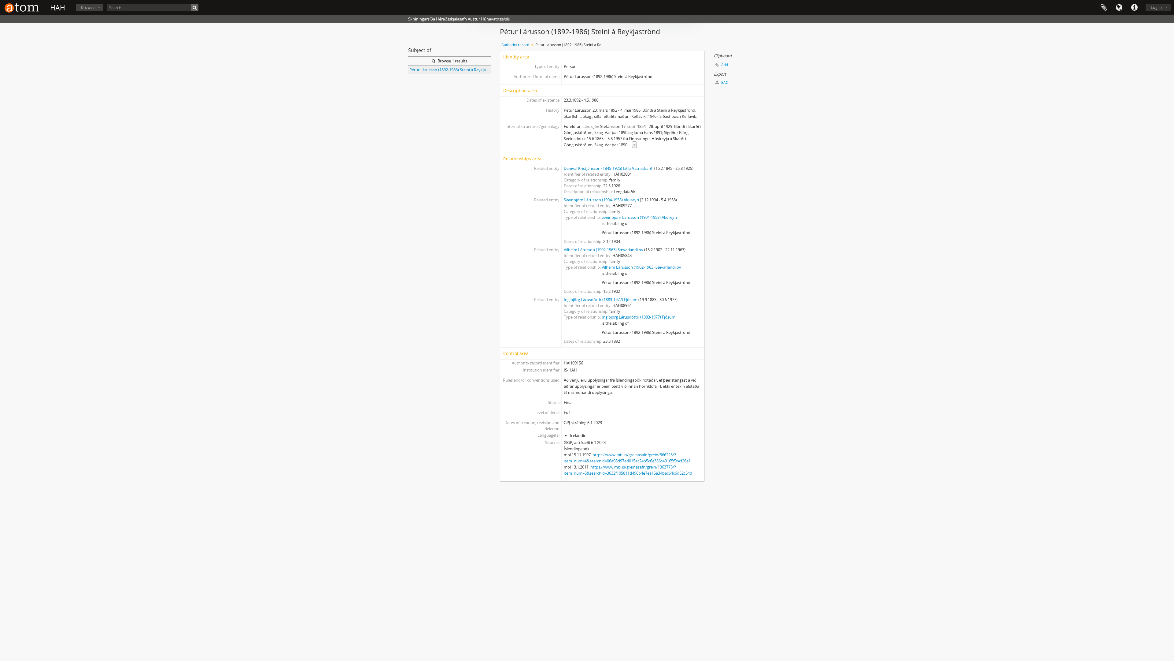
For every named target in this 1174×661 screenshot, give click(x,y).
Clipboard (1103, 7)
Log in (1156, 7)
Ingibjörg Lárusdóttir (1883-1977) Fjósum (600, 299)
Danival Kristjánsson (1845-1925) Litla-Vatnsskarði (608, 168)
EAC (724, 82)
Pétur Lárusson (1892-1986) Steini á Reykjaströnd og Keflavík (450, 70)
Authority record (515, 44)
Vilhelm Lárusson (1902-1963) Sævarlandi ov (603, 249)
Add (724, 64)
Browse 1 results (452, 61)
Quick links (1134, 7)
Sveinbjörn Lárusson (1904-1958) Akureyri (601, 200)
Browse (87, 7)
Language (1119, 7)
